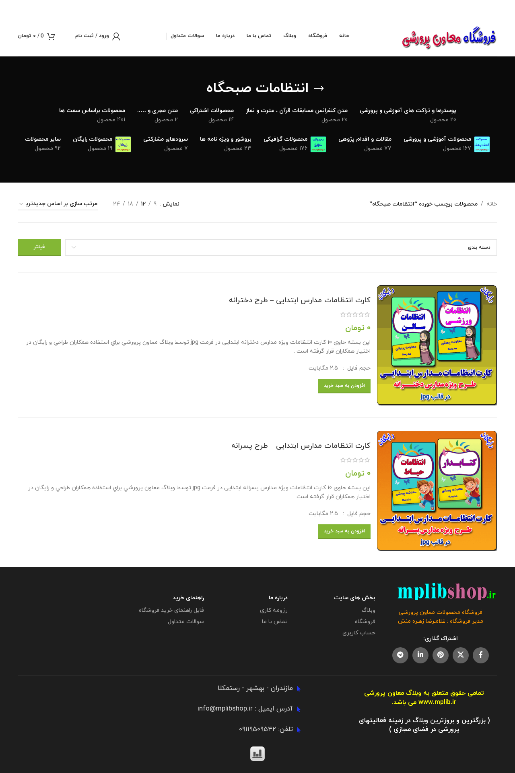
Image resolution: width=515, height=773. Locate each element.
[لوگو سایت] (449, 35)
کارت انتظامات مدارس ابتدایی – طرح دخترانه (300, 300)
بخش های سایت (354, 598)
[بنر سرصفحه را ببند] (10, 8)
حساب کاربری (358, 633)
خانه (491, 204)
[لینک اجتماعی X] (461, 655)
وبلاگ (368, 610)
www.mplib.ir (437, 702)
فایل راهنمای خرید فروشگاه (171, 610)
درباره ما (278, 598)
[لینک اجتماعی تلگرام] (400, 655)
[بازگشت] (319, 89)
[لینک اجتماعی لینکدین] (420, 655)
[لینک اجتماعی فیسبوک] (481, 655)
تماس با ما (275, 621)
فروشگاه (365, 621)
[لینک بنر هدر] (269, 8)
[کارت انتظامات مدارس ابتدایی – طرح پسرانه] (437, 490)
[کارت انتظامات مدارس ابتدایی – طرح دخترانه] (437, 345)
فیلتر (39, 247)
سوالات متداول (186, 621)
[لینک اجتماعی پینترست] (441, 655)
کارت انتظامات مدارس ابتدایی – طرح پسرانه (301, 446)
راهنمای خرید (188, 598)
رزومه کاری (274, 610)
